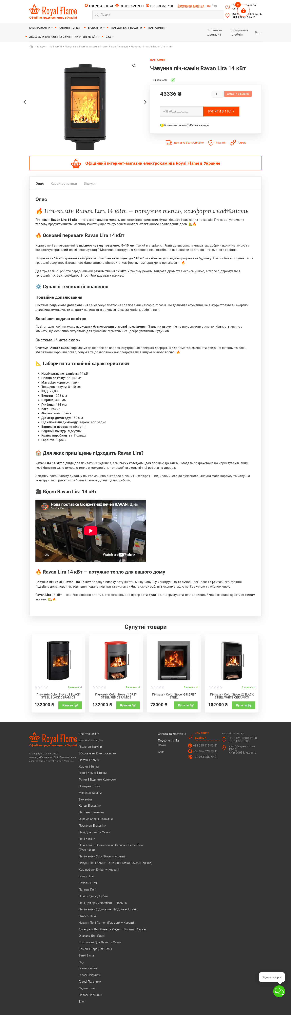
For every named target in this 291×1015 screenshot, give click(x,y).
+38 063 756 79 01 (162, 6)
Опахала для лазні (92, 936)
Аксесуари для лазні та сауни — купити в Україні (63, 36)
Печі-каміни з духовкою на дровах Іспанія (108, 909)
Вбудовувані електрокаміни (97, 753)
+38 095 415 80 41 (100, 6)
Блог (258, 32)
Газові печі (86, 876)
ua (209, 6)
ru (215, 6)
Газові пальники (90, 981)
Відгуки (90, 183)
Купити (67, 705)
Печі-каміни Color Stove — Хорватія (102, 856)
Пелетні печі (87, 889)
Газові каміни (88, 968)
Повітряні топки (89, 786)
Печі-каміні (157, 60)
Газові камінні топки (93, 773)
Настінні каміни (89, 760)
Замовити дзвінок (191, 6)
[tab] (40, 184)
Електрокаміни (39, 27)
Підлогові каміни (90, 746)
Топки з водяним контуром (97, 779)
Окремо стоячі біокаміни (96, 819)
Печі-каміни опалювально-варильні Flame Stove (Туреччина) (111, 847)
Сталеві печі (87, 916)
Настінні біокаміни (91, 812)
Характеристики (64, 183)
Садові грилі (87, 988)
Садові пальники (90, 995)
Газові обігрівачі (90, 975)
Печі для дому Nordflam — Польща (103, 903)
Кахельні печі (88, 883)
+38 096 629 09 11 (131, 6)
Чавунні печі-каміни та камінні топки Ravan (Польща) (115, 863)
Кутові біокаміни (90, 805)
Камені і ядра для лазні (95, 949)
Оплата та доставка (172, 734)
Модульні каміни (90, 793)
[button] (134, 65)
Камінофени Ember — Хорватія (99, 869)
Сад (108, 36)
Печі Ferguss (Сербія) (93, 896)
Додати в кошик (238, 93)
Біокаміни (95, 27)
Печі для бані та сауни (126, 27)
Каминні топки (69, 27)
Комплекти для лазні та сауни (100, 942)
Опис (40, 183)
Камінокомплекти (91, 740)
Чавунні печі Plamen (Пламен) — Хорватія (107, 922)
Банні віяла (86, 955)
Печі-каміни (156, 27)
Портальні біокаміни (92, 825)
